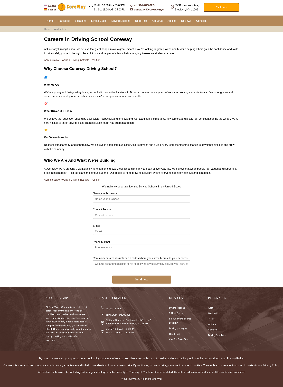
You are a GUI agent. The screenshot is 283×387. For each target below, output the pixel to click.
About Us (157, 20)
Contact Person (102, 209)
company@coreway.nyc (149, 9)
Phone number (101, 242)
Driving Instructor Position (85, 60)
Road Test (141, 20)
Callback (221, 7)
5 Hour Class (98, 20)
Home (50, 20)
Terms (211, 318)
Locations (80, 20)
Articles (172, 20)
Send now (141, 279)
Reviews (186, 20)
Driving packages (178, 328)
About (211, 307)
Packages (64, 20)
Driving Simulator (217, 335)
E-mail (96, 225)
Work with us (214, 313)
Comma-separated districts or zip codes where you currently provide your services (140, 258)
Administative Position (57, 60)
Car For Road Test (178, 339)
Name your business (105, 193)
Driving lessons (177, 307)
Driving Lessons (120, 20)
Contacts (201, 20)
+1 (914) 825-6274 (144, 5)
